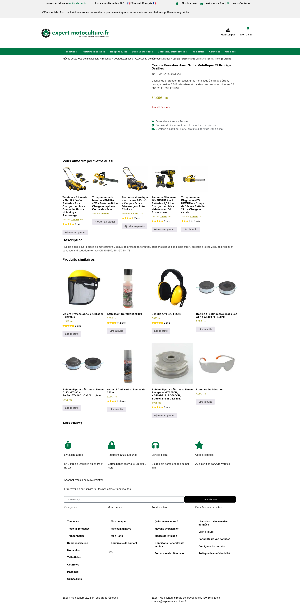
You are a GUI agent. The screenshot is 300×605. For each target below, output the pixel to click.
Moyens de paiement (167, 528)
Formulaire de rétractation (170, 553)
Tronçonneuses (118, 51)
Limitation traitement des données (213, 523)
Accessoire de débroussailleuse (152, 58)
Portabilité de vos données (214, 539)
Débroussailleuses (142, 51)
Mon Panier (117, 536)
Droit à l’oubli (206, 532)
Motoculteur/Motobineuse (172, 51)
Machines (230, 51)
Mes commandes (121, 528)
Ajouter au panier (75, 232)
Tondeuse (73, 521)
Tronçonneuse (76, 536)
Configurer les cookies (211, 546)
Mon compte (228, 34)
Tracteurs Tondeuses (93, 51)
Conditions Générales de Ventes (169, 545)
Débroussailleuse (123, 58)
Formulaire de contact (124, 543)
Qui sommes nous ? (166, 521)
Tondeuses (70, 51)
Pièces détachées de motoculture (80, 58)
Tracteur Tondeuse (78, 528)
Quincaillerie (74, 579)
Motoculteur (74, 550)
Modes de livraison (166, 536)
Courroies (214, 51)
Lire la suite (190, 229)
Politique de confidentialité (214, 553)
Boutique (106, 58)
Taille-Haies (198, 51)
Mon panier (246, 34)
